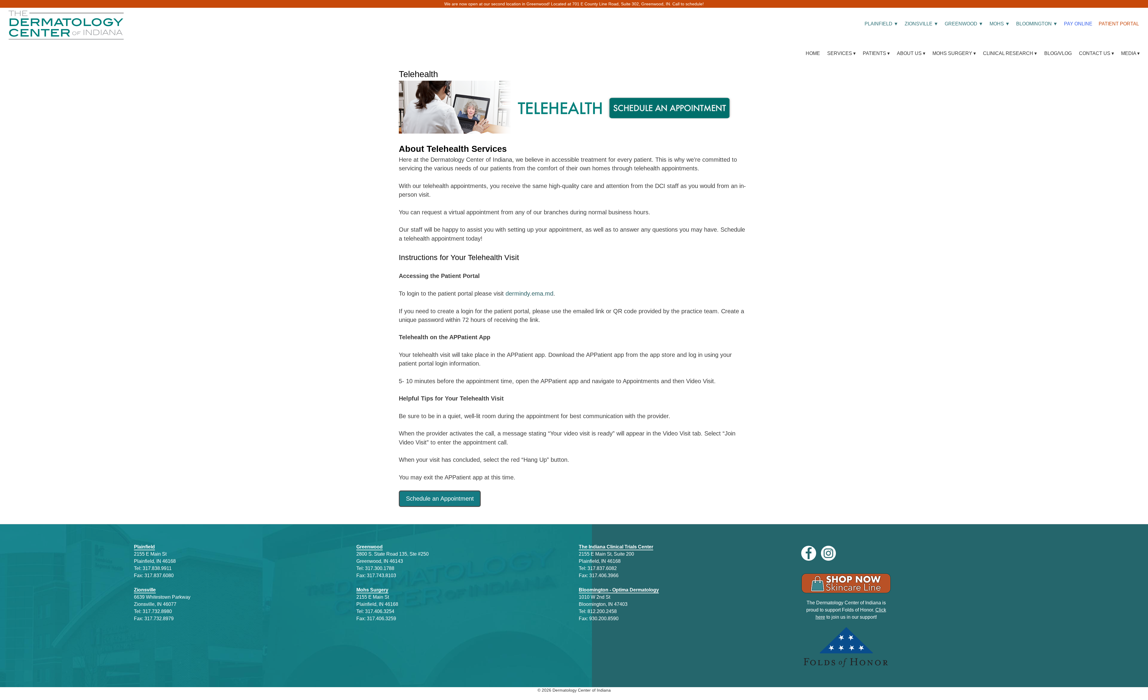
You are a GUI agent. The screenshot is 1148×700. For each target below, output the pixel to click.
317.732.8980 (157, 611)
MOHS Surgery (952, 53)
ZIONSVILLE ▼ (921, 23)
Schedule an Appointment (440, 498)
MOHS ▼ (1000, 23)
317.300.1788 (379, 568)
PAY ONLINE (1078, 23)
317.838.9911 (157, 568)
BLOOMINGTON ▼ (1037, 23)
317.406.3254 (379, 611)
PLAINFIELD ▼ (881, 23)
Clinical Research (1008, 53)
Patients (874, 53)
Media (1128, 53)
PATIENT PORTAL (1119, 23)
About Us (909, 53)
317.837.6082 (602, 568)
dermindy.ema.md (529, 293)
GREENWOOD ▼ (964, 23)
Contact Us (1094, 53)
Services (839, 53)
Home (813, 53)
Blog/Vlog (1058, 53)
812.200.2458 (602, 611)
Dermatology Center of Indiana (581, 690)
